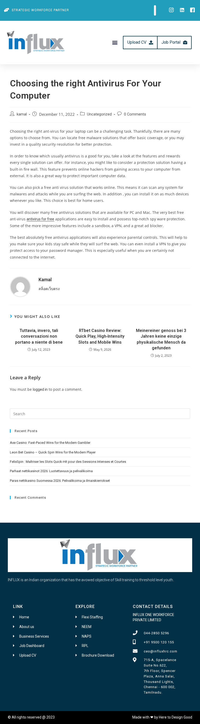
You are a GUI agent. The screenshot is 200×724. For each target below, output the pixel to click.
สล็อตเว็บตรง (49, 289)
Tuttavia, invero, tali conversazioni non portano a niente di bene (39, 336)
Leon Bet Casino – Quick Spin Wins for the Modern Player (53, 452)
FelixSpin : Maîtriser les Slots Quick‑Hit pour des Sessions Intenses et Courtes (68, 462)
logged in (40, 389)
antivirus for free (40, 219)
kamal (22, 114)
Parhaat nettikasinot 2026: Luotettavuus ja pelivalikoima (51, 471)
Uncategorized (99, 114)
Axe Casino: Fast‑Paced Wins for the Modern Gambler (50, 443)
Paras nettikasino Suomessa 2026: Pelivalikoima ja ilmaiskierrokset (60, 481)
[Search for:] (100, 413)
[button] (115, 42)
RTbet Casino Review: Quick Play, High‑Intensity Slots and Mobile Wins (100, 336)
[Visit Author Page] (20, 286)
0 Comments (135, 114)
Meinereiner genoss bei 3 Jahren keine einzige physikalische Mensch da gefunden (161, 339)
